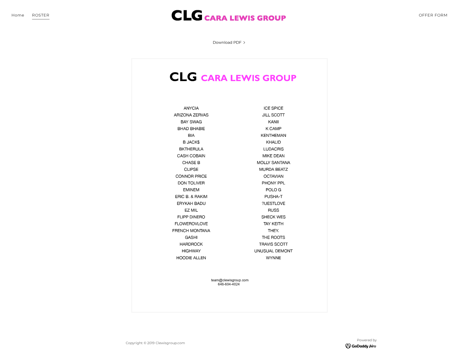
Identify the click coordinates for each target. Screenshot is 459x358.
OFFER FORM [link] (433, 15)
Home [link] (17, 15)
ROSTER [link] (40, 15)
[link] (229, 15)
